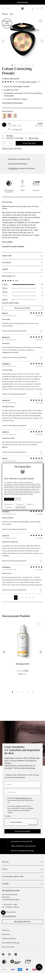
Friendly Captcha (33, 824)
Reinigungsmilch (22, 664)
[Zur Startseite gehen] (22, 8)
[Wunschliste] (38, 9)
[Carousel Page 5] (32, 692)
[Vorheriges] (3, 41)
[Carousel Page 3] (22, 692)
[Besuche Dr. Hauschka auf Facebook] (3, 954)
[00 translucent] (4, 115)
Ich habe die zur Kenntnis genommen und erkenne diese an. (20, 800)
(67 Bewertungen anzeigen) (28, 82)
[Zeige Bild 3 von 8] (18, 65)
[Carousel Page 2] (17, 692)
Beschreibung (7, 202)
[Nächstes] (42, 41)
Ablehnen (17, 499)
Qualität (5, 269)
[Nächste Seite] (33, 597)
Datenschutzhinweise (23, 798)
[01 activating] (9, 115)
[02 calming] (15, 115)
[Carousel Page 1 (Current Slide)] (12, 692)
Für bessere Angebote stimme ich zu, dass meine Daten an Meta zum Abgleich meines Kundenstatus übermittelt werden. (21, 809)
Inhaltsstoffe (7, 256)
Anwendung (6, 262)
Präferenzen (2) (20, 504)
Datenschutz (6, 934)
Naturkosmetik (30, 846)
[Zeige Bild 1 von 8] (12, 65)
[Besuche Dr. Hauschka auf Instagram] (9, 954)
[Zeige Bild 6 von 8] (26, 65)
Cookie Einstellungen (9, 938)
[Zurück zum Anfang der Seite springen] (39, 967)
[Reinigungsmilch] (22, 640)
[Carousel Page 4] (27, 692)
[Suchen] (8, 8)
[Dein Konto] (33, 8)
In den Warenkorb (29, 143)
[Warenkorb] (41, 9)
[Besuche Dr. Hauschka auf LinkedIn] (16, 954)
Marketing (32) (10, 507)
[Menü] (3, 8)
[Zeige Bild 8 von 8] (32, 65)
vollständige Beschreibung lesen (12, 103)
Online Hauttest (22, 2)
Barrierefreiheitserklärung (10, 943)
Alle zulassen (9, 499)
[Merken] (41, 21)
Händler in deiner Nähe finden (12, 148)
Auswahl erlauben (20, 507)
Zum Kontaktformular (9, 916)
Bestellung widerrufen (22, 922)
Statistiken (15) (30, 504)
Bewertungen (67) (8, 276)
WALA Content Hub (8, 947)
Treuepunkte (13, 168)
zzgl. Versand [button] (33, 138)
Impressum (5, 930)
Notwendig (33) (10, 504)
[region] (22, 41)
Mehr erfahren (7, 242)
